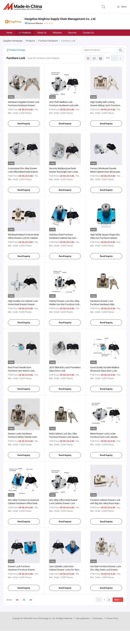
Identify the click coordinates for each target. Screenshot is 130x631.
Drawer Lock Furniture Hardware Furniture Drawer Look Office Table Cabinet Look (23, 569)
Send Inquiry (23, 123)
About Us (41, 32)
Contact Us (88, 32)
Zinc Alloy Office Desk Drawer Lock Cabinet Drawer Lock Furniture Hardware (63, 503)
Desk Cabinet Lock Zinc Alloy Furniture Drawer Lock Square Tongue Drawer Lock (63, 437)
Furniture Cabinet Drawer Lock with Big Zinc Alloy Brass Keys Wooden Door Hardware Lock (105, 503)
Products (26, 32)
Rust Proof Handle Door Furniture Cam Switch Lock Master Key (21, 371)
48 (30, 599)
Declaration (98, 618)
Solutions (57, 32)
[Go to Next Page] (120, 58)
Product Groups (17, 49)
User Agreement (83, 618)
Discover (72, 32)
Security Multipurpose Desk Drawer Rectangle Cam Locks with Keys (63, 172)
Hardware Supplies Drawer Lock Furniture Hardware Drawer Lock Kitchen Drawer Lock (23, 105)
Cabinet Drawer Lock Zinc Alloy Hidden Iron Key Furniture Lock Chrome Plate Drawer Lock (64, 304)
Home (9, 32)
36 (24, 599)
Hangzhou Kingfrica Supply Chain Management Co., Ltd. (60, 19)
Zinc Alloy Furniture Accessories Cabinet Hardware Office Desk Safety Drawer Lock (23, 503)
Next (116, 599)
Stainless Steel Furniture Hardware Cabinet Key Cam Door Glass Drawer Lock (62, 238)
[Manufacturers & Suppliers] (23, 6)
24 (17, 600)
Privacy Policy (112, 618)
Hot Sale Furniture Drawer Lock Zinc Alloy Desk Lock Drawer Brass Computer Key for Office (105, 569)
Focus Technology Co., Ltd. (44, 618)
